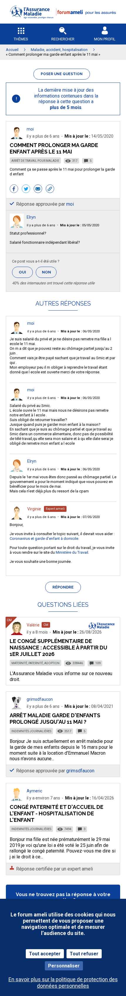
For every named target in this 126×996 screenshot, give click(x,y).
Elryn (31, 217)
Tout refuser (84, 954)
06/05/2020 (80, 331)
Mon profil (104, 39)
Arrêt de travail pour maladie (35, 160)
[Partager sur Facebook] (14, 189)
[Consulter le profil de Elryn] (17, 226)
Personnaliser (64, 966)
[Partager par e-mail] (38, 189)
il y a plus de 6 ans (41, 225)
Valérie (33, 625)
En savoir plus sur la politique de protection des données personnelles (63, 982)
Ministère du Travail (72, 552)
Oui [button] (26, 272)
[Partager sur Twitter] (26, 189)
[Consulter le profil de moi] (17, 137)
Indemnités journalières (31, 731)
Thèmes (21, 39)
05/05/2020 (79, 225)
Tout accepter (45, 954)
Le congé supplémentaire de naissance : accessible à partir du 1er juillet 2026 (58, 647)
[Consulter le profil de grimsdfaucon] (17, 707)
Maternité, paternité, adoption (35, 663)
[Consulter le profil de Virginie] (17, 518)
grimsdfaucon (40, 699)
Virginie (34, 509)
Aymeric (34, 791)
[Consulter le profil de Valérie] (17, 633)
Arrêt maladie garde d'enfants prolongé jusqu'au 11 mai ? (55, 718)
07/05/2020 (80, 517)
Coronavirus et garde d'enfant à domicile (44, 538)
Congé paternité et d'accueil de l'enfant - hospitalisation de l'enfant (56, 813)
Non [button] (49, 274)
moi (30, 129)
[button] (63, 22)
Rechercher (62, 39)
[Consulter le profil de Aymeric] (17, 799)
